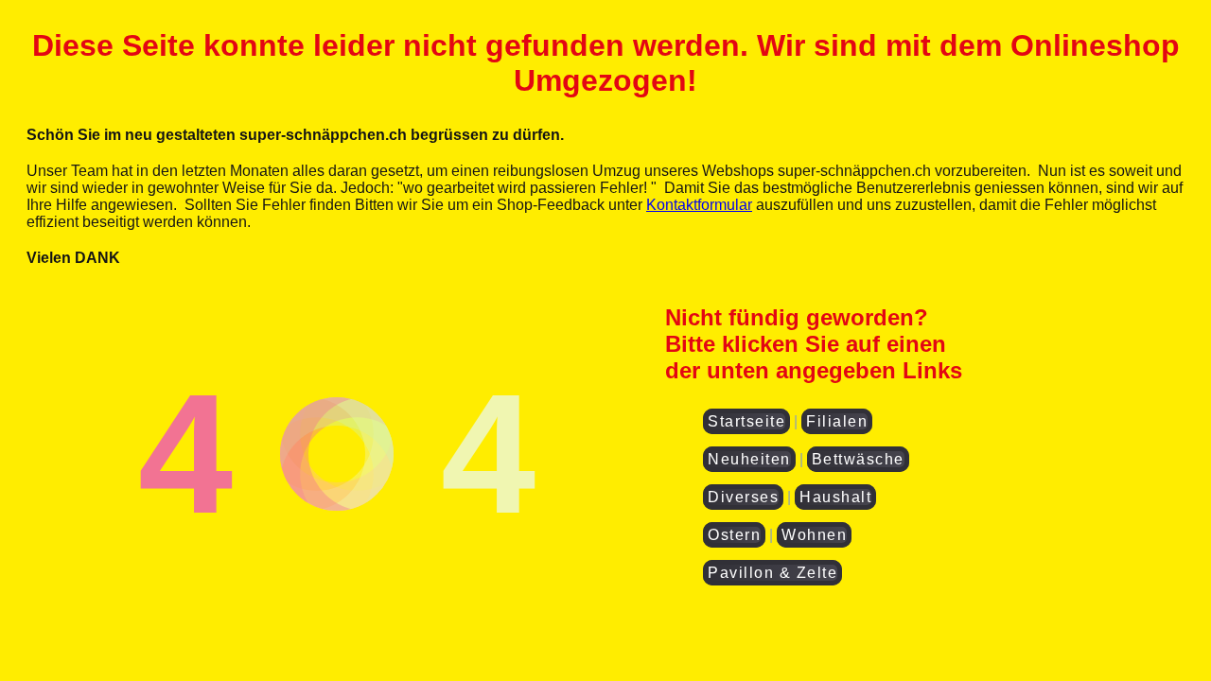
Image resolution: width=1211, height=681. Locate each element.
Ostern (734, 535)
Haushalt (835, 497)
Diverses (743, 497)
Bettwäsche (858, 459)
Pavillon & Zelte (772, 573)
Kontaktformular (699, 205)
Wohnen (814, 535)
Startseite (746, 421)
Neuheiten (749, 459)
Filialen (837, 421)
